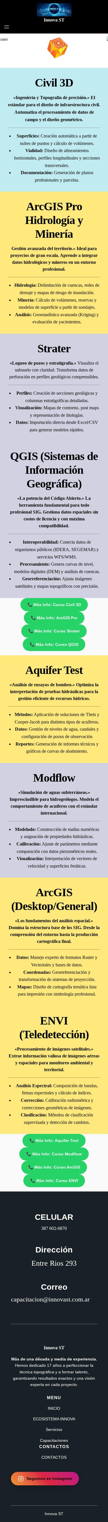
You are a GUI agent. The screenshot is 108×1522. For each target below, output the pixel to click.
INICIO (54, 1408)
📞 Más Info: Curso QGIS (54, 644)
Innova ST (54, 19)
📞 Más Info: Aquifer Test (54, 1140)
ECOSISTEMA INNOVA (54, 1419)
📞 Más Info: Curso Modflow (54, 1154)
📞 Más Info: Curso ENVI (54, 1180)
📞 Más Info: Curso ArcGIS (54, 1167)
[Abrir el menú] (6, 26)
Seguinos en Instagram (49, 1478)
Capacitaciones (54, 1440)
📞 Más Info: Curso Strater (54, 631)
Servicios (54, 1429)
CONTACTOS (54, 1457)
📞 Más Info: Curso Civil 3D (54, 604)
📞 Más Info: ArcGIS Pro (54, 618)
